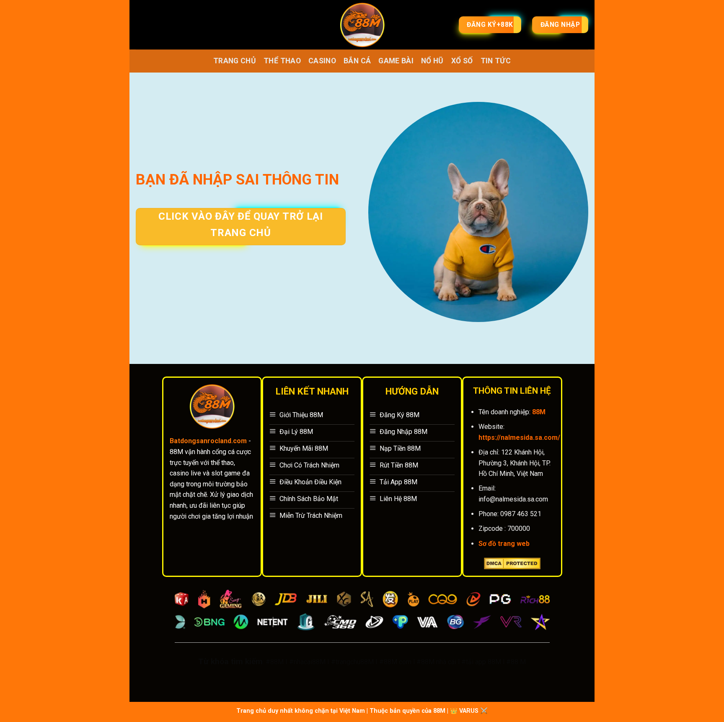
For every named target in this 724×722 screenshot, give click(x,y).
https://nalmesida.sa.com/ (519, 438)
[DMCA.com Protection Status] (512, 563)
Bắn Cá (357, 61)
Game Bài (396, 61)
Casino (322, 61)
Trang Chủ (234, 61)
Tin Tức (496, 61)
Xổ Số (462, 61)
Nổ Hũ (432, 61)
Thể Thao (282, 61)
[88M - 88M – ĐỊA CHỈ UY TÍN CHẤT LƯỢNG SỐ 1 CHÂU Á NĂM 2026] (362, 25)
